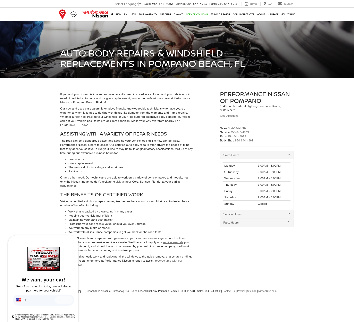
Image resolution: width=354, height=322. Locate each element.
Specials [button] (165, 14)
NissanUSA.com (267, 291)
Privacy (241, 291)
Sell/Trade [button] (288, 14)
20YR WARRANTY (148, 14)
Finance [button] (178, 14)
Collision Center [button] (243, 14)
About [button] (261, 14)
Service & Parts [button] (220, 14)
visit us (120, 181)
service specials (173, 242)
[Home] (112, 14)
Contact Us (228, 291)
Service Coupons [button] (197, 14)
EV (125, 14)
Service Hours (232, 214)
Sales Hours (231, 155)
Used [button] (133, 14)
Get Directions (229, 115)
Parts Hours (231, 222)
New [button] (118, 14)
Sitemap (251, 291)
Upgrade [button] (273, 14)
